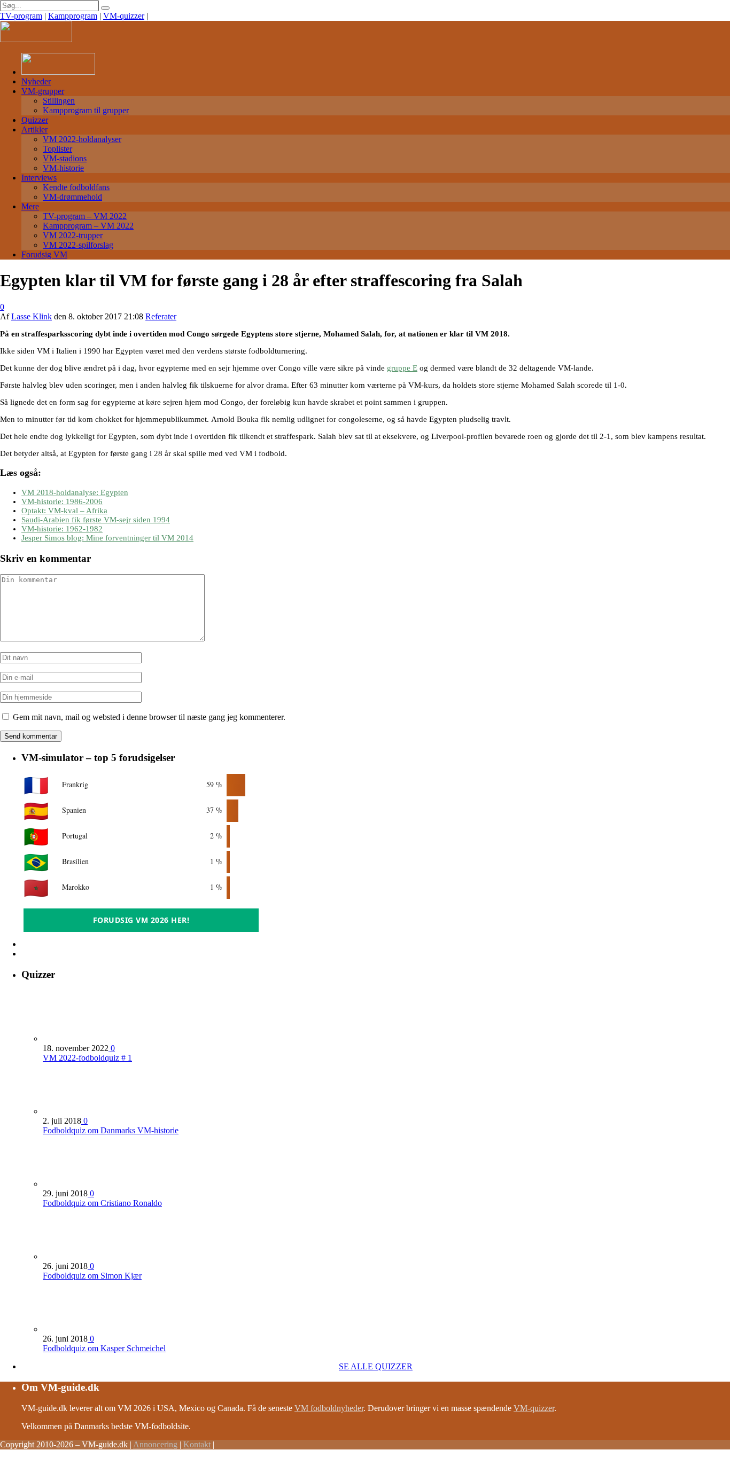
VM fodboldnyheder (328, 1408)
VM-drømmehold (72, 196)
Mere (30, 206)
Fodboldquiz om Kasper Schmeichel (104, 1348)
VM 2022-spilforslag (78, 244)
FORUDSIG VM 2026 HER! (141, 920)
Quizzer (34, 119)
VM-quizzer (123, 15)
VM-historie (63, 168)
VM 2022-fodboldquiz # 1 (87, 1057)
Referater (160, 316)
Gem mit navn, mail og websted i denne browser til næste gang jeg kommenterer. (149, 717)
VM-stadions (65, 158)
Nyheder (36, 81)
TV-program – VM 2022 (85, 216)
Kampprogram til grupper (86, 110)
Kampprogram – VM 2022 (88, 225)
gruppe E (402, 368)
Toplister (57, 148)
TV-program (21, 15)
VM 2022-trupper (73, 235)
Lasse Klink (31, 316)
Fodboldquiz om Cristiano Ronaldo (102, 1203)
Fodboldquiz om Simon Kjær (92, 1275)
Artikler (34, 129)
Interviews (39, 177)
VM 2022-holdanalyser (82, 139)
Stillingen (59, 100)
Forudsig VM (44, 254)
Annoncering (155, 1444)
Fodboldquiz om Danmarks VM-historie (110, 1130)
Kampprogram (72, 15)
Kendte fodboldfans (76, 187)
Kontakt (197, 1444)
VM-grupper (42, 91)
